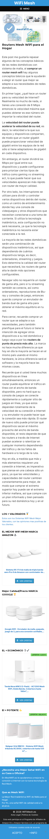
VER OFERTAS (26, 581)
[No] (45, 831)
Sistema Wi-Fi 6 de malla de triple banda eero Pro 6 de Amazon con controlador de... (24, 571)
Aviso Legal (15, 815)
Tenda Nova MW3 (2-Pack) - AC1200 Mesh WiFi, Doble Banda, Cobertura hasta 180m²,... (24, 688)
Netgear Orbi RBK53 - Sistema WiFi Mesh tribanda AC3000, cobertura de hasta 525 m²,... (24, 748)
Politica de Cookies (30, 815)
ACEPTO (17, 832)
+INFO (33, 832)
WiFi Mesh (24, 3)
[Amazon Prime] (24, 576)
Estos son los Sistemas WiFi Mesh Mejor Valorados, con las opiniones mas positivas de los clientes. (24, 521)
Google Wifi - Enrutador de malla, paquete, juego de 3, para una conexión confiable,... (24, 630)
